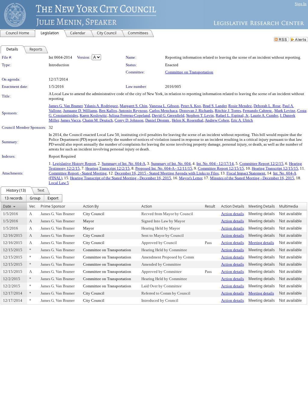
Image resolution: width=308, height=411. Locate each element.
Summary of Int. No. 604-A (123, 163)
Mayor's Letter (190, 178)
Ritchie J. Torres (228, 110)
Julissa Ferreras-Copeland (129, 115)
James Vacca (70, 120)
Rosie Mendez (240, 106)
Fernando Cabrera (258, 110)
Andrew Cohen (217, 120)
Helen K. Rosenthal (187, 120)
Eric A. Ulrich (242, 120)
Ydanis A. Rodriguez (101, 106)
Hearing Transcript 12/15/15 (275, 168)
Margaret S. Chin (133, 106)
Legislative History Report (74, 163)
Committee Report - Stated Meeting (78, 173)
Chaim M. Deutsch (97, 120)
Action (146, 206)
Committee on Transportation (189, 72)
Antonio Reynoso (133, 110)
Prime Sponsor (53, 206)
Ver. (32, 206)
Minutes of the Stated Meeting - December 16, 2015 (252, 178)
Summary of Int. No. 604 (171, 163)
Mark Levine (284, 110)
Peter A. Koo (191, 106)
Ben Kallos (108, 110)
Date (7, 206)
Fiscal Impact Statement (245, 173)
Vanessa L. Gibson (164, 106)
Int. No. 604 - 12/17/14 (215, 163)
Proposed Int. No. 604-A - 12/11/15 (163, 168)
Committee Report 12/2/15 (261, 163)
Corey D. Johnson (129, 120)
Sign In (300, 4)
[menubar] (31, 198)
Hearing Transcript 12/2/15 (107, 168)
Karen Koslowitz (93, 115)
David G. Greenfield (168, 115)
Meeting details (261, 242)
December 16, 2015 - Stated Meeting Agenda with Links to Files (167, 173)
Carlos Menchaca (163, 110)
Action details (232, 214)
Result (210, 206)
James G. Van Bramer (65, 106)
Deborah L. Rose (267, 106)
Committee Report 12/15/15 (221, 168)
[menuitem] (13, 198)
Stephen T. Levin (200, 115)
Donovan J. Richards (196, 110)
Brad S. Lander (214, 106)
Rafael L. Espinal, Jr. (232, 115)
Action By (91, 206)
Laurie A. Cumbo (264, 115)
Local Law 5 (59, 183)
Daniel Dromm (157, 120)
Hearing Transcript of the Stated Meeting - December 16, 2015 (120, 178)
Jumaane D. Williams (80, 110)
